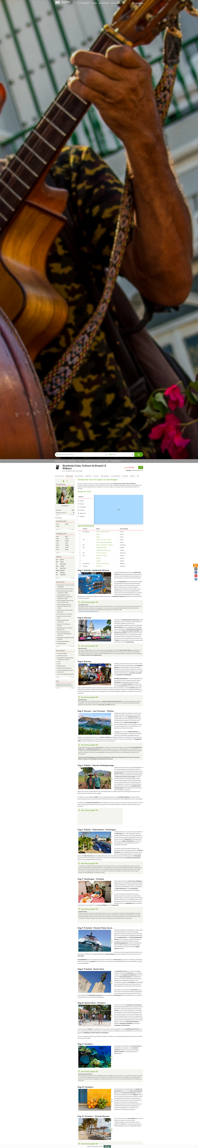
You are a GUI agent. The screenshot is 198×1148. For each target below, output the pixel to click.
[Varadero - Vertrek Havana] (94, 1129)
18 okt (66, 547)
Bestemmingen (85, 3)
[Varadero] (94, 1057)
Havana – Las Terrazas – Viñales (103, 539)
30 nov (67, 524)
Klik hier (107, 1146)
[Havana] (94, 630)
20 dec (66, 549)
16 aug (67, 545)
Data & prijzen (79, 476)
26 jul (57, 545)
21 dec (57, 526)
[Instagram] (196, 579)
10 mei (66, 541)
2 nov (57, 524)
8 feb (66, 536)
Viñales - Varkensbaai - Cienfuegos (104, 545)
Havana (98, 534)
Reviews (132, 476)
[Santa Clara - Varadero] (94, 1015)
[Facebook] (196, 572)
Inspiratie (125, 476)
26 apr (57, 541)
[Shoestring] (65, 3)
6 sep (57, 547)
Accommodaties (116, 476)
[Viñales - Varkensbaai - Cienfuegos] (94, 842)
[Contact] (196, 569)
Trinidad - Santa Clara (101, 553)
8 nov (57, 549)
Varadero (98, 558)
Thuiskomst (99, 566)
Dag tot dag (69, 476)
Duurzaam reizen (104, 3)
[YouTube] (196, 575)
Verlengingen (105, 476)
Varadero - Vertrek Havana (102, 563)
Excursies (96, 476)
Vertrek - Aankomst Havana (102, 531)
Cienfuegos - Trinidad (101, 547)
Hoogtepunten (59, 476)
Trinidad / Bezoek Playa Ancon (103, 550)
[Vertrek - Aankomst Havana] (94, 583)
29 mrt (66, 538)
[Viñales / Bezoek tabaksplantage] (94, 778)
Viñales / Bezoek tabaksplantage (104, 542)
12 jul (66, 543)
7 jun (57, 543)
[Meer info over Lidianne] (65, 495)
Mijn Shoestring (115, 3)
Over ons (94, 3)
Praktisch (88, 476)
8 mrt (57, 538)
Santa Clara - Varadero (101, 555)
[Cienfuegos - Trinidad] (94, 892)
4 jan (57, 536)
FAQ (138, 476)
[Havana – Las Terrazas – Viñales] (94, 724)
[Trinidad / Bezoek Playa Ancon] (94, 941)
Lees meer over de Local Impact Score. (88, 611)
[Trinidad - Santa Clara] (94, 982)
